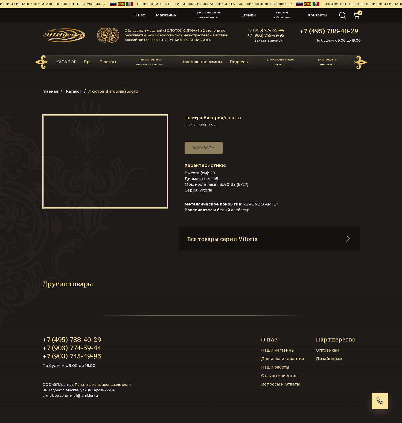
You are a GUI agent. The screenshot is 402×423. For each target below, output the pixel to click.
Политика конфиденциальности (103, 385)
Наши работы (275, 367)
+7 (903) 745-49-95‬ (265, 35)
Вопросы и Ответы (280, 384)
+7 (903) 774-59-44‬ (265, 30)
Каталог (73, 91)
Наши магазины (277, 350)
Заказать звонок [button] (268, 40)
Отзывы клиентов (279, 375)
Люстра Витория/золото (113, 91)
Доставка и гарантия (282, 358)
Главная (50, 91)
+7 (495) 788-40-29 (328, 31)
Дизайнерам (329, 358)
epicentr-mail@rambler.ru (76, 395)
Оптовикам (327, 350)
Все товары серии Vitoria (222, 239)
